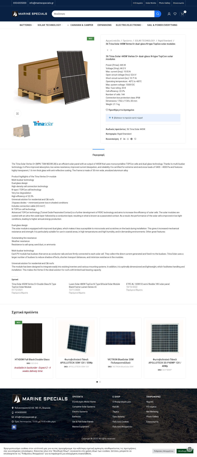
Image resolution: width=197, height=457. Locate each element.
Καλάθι (116, 407)
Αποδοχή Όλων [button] (185, 451)
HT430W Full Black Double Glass (32, 359)
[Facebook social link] (121, 139)
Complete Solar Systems (83, 407)
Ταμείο (116, 411)
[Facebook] (14, 427)
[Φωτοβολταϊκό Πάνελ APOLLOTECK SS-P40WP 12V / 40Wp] (164, 338)
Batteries (76, 416)
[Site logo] (29, 13)
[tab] (98, 153)
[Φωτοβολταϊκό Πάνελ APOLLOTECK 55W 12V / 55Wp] (76, 338)
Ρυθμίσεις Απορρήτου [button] (163, 451)
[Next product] (111, 50)
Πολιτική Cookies (121, 422)
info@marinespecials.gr (41, 3)
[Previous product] (107, 50)
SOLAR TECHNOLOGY (145, 41)
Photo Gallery (152, 416)
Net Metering (152, 411)
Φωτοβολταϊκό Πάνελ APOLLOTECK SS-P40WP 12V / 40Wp (165, 362)
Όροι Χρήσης (119, 416)
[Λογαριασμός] (169, 14)
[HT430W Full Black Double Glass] (32, 338)
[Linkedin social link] (124, 139)
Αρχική (149, 402)
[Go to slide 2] (100, 382)
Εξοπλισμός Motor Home (84, 402)
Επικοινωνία (152, 422)
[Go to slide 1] (97, 382)
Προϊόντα (127, 41)
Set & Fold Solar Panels (82, 422)
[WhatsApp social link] (128, 139)
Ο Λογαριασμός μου (122, 402)
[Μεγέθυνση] (17, 113)
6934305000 (19, 3)
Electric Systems (80, 411)
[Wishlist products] (175, 14)
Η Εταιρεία (151, 407)
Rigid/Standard (165, 41)
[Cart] (190, 448)
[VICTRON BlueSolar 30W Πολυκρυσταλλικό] (120, 338)
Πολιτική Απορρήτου (122, 427)
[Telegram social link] (131, 139)
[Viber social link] (135, 139)
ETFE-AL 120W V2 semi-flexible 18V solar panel (148, 284)
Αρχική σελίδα (113, 41)
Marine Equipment (80, 427)
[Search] (157, 13)
